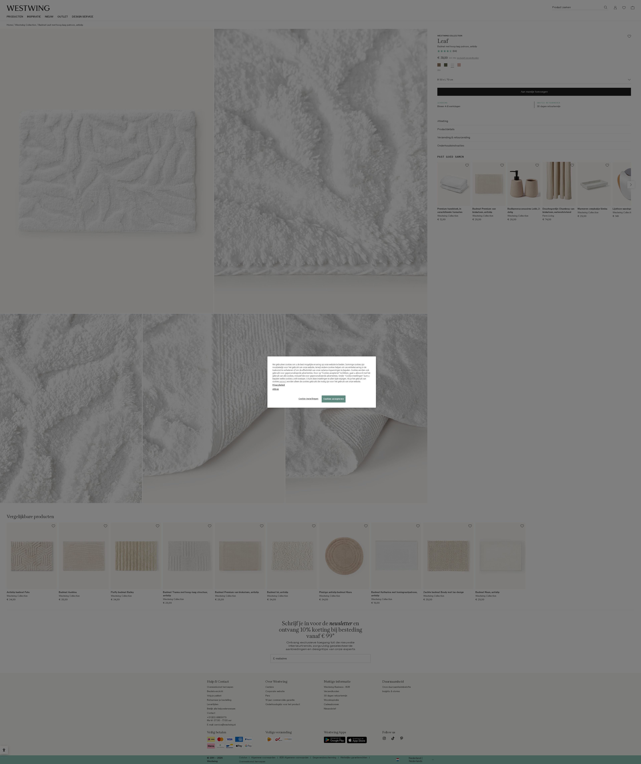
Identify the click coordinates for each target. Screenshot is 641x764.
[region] (321, 382)
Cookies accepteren (334, 399)
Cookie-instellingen (308, 398)
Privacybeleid (278, 385)
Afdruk (275, 389)
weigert (282, 381)
